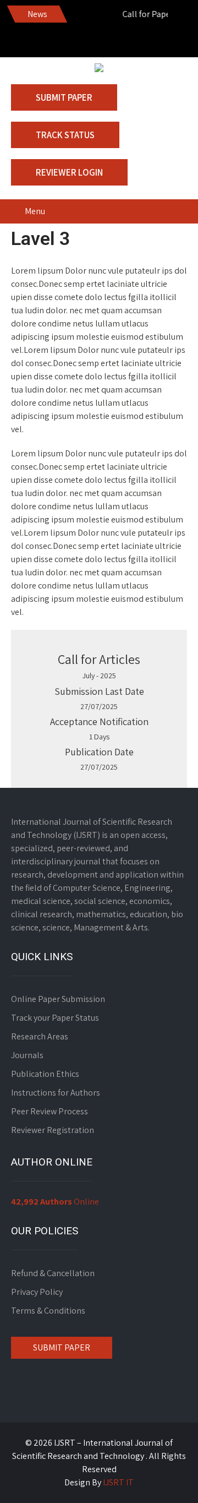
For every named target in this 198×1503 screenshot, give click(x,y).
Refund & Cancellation (53, 1273)
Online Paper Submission (58, 999)
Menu (35, 211)
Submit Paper (64, 97)
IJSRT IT (118, 1482)
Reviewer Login (69, 172)
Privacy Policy (37, 1292)
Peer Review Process (49, 1111)
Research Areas (39, 1036)
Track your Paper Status (55, 1017)
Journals (27, 1055)
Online (55, 1201)
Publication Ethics (45, 1074)
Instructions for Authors (55, 1092)
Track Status (65, 135)
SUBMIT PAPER (61, 1347)
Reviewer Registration (52, 1130)
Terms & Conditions (48, 1310)
